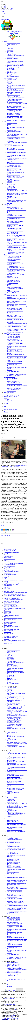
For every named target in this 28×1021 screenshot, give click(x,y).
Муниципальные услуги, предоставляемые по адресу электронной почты (14, 259)
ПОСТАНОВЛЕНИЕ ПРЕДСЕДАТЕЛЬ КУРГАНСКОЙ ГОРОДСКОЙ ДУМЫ (16, 235)
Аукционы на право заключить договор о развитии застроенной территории (15, 321)
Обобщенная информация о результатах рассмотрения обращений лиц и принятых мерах (17, 385)
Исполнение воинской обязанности (13, 594)
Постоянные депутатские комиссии (16, 132)
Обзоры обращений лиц (13, 382)
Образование (7, 557)
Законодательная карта (13, 389)
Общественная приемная (13, 180)
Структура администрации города (16, 145)
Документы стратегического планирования (14, 213)
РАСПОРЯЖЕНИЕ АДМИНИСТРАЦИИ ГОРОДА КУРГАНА (15, 239)
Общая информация (12, 44)
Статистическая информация (14, 177)
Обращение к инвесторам (13, 337)
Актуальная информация (13, 43)
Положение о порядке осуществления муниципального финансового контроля (17, 194)
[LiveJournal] (8, 529)
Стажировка (10, 83)
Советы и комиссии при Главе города (17, 142)
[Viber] (13, 529)
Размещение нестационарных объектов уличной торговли (15, 317)
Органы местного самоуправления (13, 618)
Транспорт (6, 560)
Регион (6, 634)
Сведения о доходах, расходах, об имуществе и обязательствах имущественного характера (16, 99)
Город (5, 41)
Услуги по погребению (13, 291)
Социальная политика (9, 564)
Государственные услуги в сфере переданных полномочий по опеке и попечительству (16, 270)
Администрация (8, 144)
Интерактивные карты (13, 395)
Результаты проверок (12, 168)
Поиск (5, 398)
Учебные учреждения (12, 96)
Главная (6, 403)
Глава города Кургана (9, 550)
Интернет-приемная (12, 135)
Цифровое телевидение (10, 637)
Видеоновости (11, 69)
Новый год (7, 613)
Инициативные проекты (13, 76)
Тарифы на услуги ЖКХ (13, 222)
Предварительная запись (13, 281)
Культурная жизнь (8, 556)
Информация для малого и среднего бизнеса (15, 592)
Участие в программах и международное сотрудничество (15, 175)
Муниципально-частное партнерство (17, 374)
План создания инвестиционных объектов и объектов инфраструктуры (17, 355)
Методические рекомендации (14, 116)
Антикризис (7, 567)
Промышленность (8, 627)
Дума (5, 121)
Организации (10, 52)
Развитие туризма (8, 633)
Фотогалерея (10, 68)
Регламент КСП (11, 187)
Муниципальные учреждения (11, 606)
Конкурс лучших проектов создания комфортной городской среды (13, 600)
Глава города (7, 139)
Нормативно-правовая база (14, 388)
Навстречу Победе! (9, 570)
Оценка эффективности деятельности (17, 158)
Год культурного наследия (11, 584)
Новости (9, 124)
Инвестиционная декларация (14, 349)
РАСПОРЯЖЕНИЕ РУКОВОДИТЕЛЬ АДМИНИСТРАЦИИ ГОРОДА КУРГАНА (17, 249)
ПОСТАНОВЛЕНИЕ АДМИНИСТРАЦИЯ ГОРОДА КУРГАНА (15, 225)
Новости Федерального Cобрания (16, 120)
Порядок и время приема (13, 379)
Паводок (6, 620)
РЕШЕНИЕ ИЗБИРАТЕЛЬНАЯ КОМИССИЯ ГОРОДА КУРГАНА (16, 252)
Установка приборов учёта (11, 636)
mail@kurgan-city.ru (9, 998)
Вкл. (9, 8)
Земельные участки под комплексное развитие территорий (17, 330)
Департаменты (11, 148)
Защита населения (11, 159)
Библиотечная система (10, 574)
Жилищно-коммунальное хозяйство (13, 563)
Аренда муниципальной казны (15, 299)
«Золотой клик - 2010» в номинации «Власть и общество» (14, 466)
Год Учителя (7, 587)
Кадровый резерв (11, 79)
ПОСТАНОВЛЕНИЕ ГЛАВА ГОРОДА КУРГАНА (15, 231)
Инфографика (10, 51)
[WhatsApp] (10, 529)
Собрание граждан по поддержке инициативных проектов (15, 137)
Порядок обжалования (13, 207)
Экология (6, 639)
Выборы (6, 581)
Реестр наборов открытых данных (16, 393)
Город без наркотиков (9, 566)
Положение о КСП (12, 184)
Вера (5, 578)
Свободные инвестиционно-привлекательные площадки (14, 362)
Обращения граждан (9, 377)
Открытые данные (9, 392)
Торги (5, 294)
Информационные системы (14, 169)
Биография (10, 141)
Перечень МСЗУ (11, 292)
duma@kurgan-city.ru (9, 1004)
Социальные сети (11, 391)
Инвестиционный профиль (14, 375)
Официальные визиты (10, 619)
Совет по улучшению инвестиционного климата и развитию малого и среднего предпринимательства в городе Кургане (15, 341)
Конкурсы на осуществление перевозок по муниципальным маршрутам (15, 311)
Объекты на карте (11, 151)
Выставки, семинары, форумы (15, 365)
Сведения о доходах (12, 197)
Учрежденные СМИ (12, 170)
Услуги (5, 255)
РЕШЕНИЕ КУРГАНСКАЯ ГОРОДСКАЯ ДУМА (14, 229)
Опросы (9, 75)
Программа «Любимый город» (15, 64)
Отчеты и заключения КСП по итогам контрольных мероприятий (17, 191)
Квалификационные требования (15, 88)
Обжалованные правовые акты (15, 208)
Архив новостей (8, 643)
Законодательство (11, 89)
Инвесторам (7, 333)
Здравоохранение (8, 590)
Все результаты (5, 19)
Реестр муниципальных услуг (15, 256)
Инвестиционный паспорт (14, 350)
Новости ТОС (7, 611)
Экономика (10, 50)
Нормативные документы (14, 198)
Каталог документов (12, 205)
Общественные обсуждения (11, 615)
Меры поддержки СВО (13, 273)
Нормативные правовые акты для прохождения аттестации (16, 217)
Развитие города (11, 54)
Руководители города (12, 59)
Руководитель (10, 186)
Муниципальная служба (10, 78)
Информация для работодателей (15, 90)
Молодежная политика (10, 604)
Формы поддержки (12, 364)
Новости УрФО (8, 612)
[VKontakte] (2, 529)
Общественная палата (9, 559)
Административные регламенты (15, 221)
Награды (9, 71)
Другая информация (12, 283)
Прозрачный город (12, 72)
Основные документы (13, 219)
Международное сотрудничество (12, 602)
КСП (5, 183)
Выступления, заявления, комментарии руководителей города (14, 641)
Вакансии (9, 81)
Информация (7, 13)
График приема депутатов (14, 131)
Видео (2, 525)
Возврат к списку (5, 535)
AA (1, 5)
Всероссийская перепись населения (13, 580)
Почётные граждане (12, 58)
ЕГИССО (9, 182)
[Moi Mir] (6, 529)
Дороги (6, 553)
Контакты (9, 179)
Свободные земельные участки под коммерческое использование (16, 327)
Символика (10, 48)
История (9, 45)
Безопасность (7, 573)
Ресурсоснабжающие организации (16, 372)
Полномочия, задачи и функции (15, 163)
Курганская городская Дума (11, 552)
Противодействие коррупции (14, 67)
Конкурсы (9, 82)
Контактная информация (13, 95)
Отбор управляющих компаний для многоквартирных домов (16, 302)
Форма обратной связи (13, 371)
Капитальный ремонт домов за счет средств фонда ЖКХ (16, 304)
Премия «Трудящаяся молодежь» (15, 65)
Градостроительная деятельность (15, 55)
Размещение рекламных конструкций (17, 306)
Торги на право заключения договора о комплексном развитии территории (17, 324)
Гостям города (10, 57)
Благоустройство (8, 575)
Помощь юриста (8, 625)
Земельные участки (9, 591)
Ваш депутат (10, 125)
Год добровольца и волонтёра (11, 583)
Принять (25, 1014)
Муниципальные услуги (10, 605)
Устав (8, 47)
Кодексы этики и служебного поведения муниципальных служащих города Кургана (17, 103)
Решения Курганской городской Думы (17, 134)
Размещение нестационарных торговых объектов (15, 314)
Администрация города (10, 549)
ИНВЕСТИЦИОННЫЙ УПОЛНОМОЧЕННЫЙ (13, 335)
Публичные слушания (9, 630)
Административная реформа (14, 166)
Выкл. (12, 8)
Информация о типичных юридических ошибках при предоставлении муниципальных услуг (16, 288)
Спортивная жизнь (9, 554)
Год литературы (8, 585)
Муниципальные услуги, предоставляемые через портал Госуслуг (15, 263)
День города (7, 588)
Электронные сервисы (13, 280)
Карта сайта (10, 400)
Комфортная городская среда (11, 598)
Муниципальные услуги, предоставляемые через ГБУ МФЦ (16, 266)
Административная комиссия (11, 571)
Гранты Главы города (9, 561)
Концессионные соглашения (14, 308)
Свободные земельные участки (15, 332)
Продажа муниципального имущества (17, 298)
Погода (6, 568)
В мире (6, 577)
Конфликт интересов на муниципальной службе (13, 113)
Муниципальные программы (14, 215)
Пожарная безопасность (10, 622)
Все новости (7, 547)
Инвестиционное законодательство (16, 357)
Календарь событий (12, 74)
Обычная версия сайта (7, 9)
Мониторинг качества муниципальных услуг (13, 278)
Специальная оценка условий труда (16, 200)
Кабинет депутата (11, 130)
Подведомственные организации (15, 149)
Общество (6, 616)
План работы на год (12, 189)
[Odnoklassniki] (4, 529)
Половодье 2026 (8, 623)
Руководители (10, 146)
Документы (7, 204)
